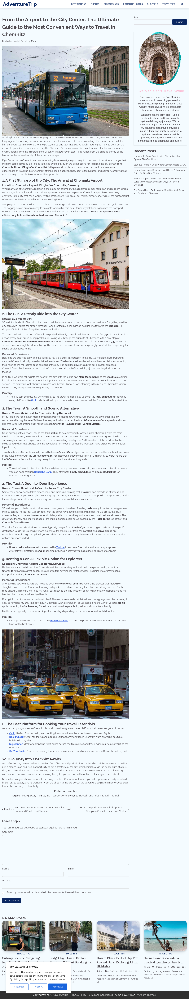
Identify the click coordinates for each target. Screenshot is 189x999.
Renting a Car (28, 795)
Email (71, 868)
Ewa (33, 41)
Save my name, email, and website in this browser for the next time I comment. (49, 892)
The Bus (40, 795)
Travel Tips (168, 4)
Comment (8, 832)
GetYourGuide (17, 751)
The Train (115, 795)
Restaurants (111, 4)
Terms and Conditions (100, 995)
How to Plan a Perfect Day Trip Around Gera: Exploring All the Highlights (117, 962)
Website (6, 880)
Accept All (58, 987)
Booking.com (16, 737)
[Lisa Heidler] (160, 58)
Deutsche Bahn (43, 472)
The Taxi (104, 795)
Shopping (152, 4)
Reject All (38, 987)
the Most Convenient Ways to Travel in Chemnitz (73, 795)
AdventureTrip (20, 4)
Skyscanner (16, 744)
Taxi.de (60, 547)
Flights (95, 4)
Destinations (78, 4)
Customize (19, 987)
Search (137, 17)
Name (6, 868)
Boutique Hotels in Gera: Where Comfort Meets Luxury (160, 165)
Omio (34, 400)
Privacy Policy (78, 995)
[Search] (182, 4)
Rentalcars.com (59, 620)
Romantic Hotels (133, 4)
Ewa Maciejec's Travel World (160, 91)
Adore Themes (147, 995)
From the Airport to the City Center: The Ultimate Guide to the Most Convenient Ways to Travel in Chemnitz (157, 181)
